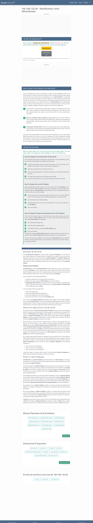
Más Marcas (66, 436)
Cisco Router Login (33, 418)
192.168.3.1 (46, 452)
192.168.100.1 (34, 448)
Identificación (46, 48)
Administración (46, 54)
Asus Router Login (46, 429)
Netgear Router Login (34, 425)
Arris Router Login (58, 421)
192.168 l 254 (54, 452)
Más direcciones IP (64, 462)
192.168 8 (51, 448)
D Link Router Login (46, 425)
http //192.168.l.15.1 (53, 455)
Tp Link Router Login (59, 425)
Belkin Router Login (47, 421)
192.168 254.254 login (40, 455)
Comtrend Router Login (46, 418)
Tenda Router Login (59, 418)
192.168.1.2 (59, 448)
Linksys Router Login (34, 421)
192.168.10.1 (63, 452)
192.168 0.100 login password (33, 452)
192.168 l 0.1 (43, 448)
